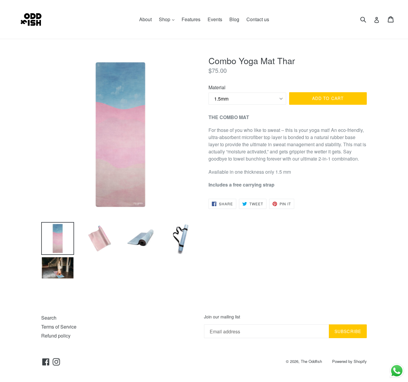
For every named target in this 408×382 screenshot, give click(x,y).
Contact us (257, 19)
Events (215, 19)
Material (217, 87)
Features (191, 19)
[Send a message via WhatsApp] (397, 371)
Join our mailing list (222, 316)
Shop (168, 19)
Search (48, 317)
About (145, 19)
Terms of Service (58, 326)
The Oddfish (311, 361)
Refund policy (55, 335)
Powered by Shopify (349, 361)
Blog (234, 19)
